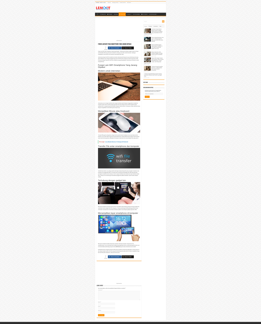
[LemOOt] (103, 8)
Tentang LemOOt (115, 2)
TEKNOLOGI (103, 14)
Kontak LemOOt (123, 2)
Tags (160, 26)
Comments (155, 26)
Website (99, 310)
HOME (97, 14)
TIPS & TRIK (122, 14)
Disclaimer (129, 2)
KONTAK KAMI (153, 14)
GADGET (129, 14)
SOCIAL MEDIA (137, 14)
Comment (100, 289)
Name (99, 301)
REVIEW (116, 14)
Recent (145, 26)
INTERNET (110, 14)
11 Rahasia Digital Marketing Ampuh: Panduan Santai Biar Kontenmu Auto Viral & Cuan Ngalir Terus (153, 75)
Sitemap (109, 2)
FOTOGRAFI (145, 14)
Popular (150, 26)
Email (99, 306)
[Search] (163, 21)
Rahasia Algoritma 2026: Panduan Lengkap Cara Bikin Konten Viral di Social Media (157, 53)
